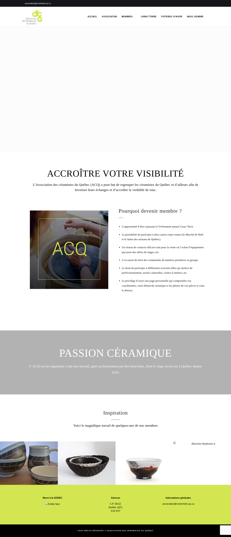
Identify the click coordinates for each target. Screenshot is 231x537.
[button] (3, 461)
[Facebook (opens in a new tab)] (208, 3)
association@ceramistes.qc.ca (178, 503)
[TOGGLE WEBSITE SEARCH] (209, 16)
